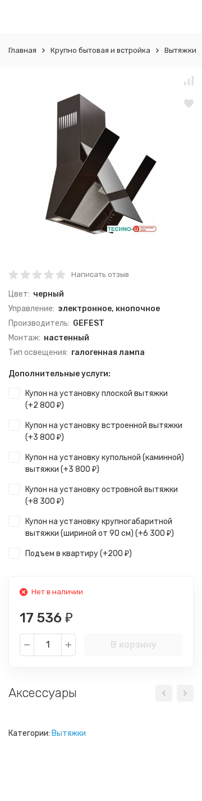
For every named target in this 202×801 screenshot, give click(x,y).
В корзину (134, 644)
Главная (22, 50)
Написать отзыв (100, 274)
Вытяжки (180, 50)
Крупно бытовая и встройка (100, 50)
